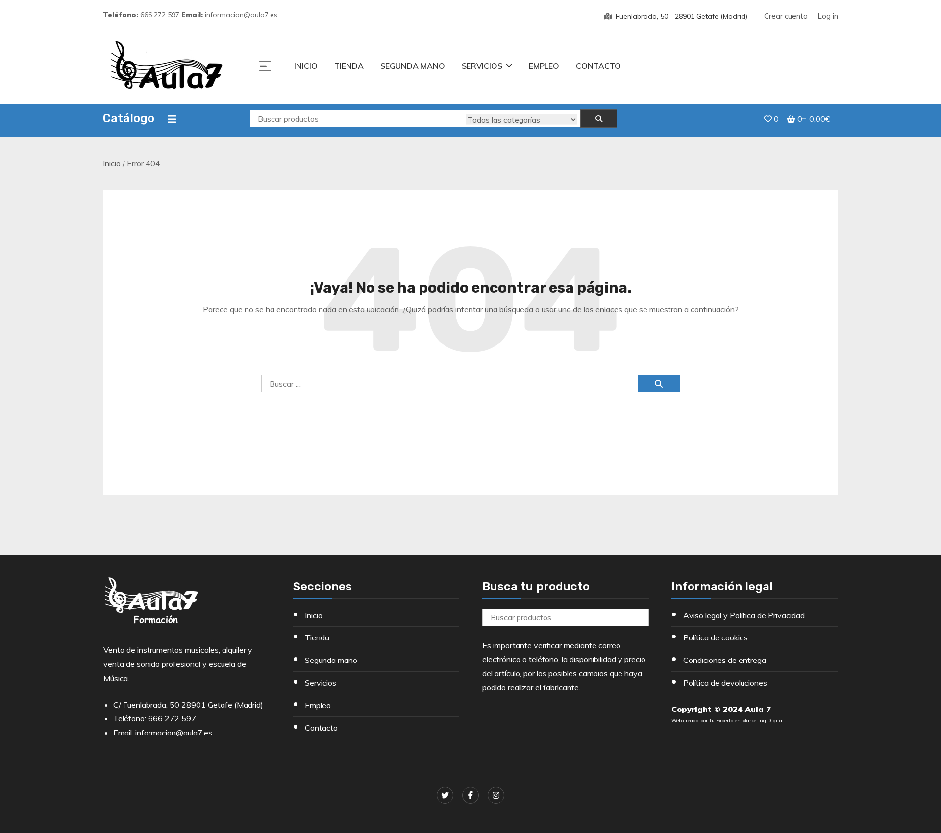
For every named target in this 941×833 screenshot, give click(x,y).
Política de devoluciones (725, 682)
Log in (827, 16)
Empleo (544, 66)
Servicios (482, 66)
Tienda (349, 66)
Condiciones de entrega (724, 660)
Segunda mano (412, 66)
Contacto (598, 66)
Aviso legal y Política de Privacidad (744, 615)
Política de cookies (715, 637)
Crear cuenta (786, 16)
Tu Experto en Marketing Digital (746, 720)
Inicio (306, 66)
